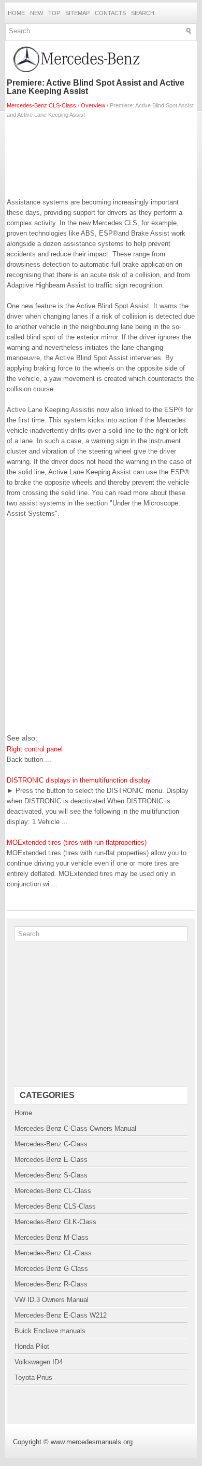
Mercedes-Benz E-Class (51, 1159)
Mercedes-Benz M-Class (52, 1237)
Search (142, 13)
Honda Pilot (32, 1346)
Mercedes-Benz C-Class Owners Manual (75, 1128)
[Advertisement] (101, 156)
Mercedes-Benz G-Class (51, 1268)
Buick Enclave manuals (50, 1331)
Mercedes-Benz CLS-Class (41, 105)
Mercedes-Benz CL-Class (53, 1191)
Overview (93, 105)
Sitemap (77, 13)
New (36, 13)
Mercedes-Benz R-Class (51, 1284)
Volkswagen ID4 (39, 1362)
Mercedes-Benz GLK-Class (55, 1222)
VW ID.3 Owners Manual (52, 1300)
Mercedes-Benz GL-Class (53, 1253)
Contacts (110, 13)
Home (16, 13)
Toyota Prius (33, 1377)
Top (54, 13)
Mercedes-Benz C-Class (51, 1144)
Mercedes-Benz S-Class (51, 1175)
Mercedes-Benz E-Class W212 (61, 1315)
